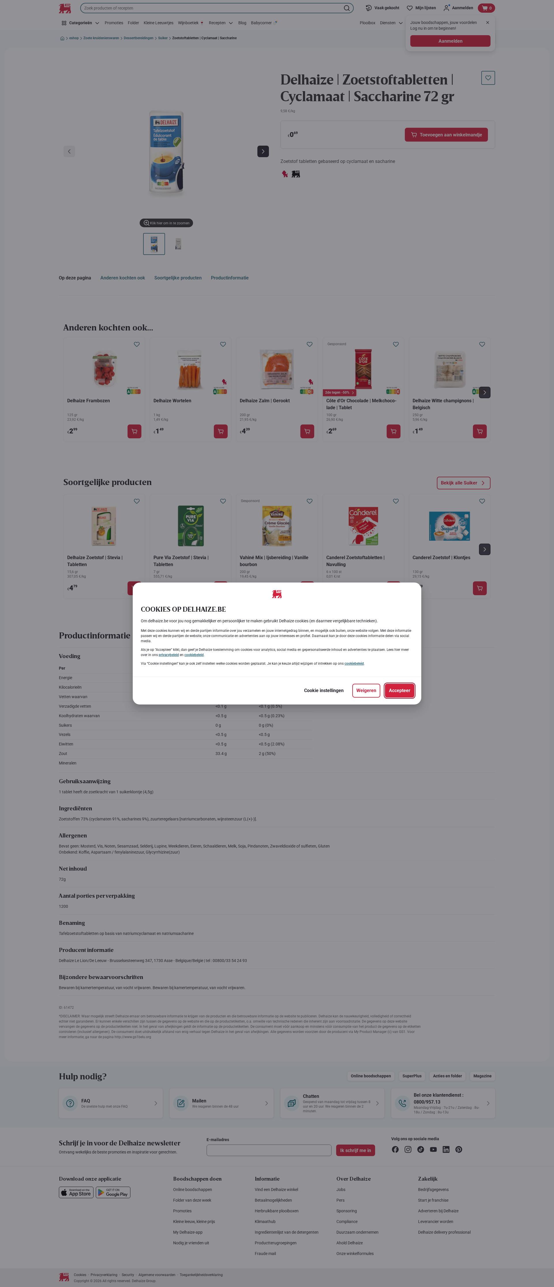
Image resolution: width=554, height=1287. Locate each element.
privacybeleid (169, 655)
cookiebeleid (194, 655)
